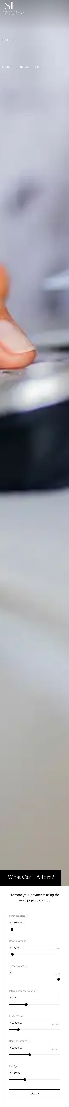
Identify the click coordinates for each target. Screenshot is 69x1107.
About (7, 67)
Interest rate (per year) (21, 991)
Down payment (17, 941)
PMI (11, 1066)
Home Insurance (18, 1041)
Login (40, 67)
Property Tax (16, 1016)
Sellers (8, 40)
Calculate (34, 1093)
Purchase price (17, 915)
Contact (24, 67)
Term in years (16, 966)
